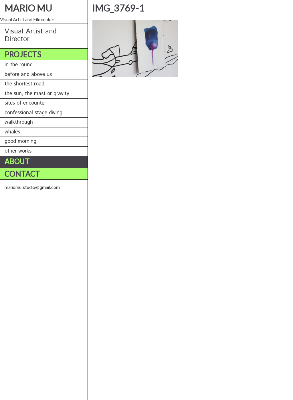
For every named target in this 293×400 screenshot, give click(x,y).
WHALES (12, 132)
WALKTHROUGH (19, 122)
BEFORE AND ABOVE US (28, 74)
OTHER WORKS (18, 151)
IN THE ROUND (19, 65)
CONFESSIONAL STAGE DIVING (33, 113)
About (17, 162)
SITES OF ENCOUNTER (25, 103)
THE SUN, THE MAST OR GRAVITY (37, 93)
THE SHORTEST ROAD (24, 84)
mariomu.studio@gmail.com (32, 187)
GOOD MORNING (20, 141)
